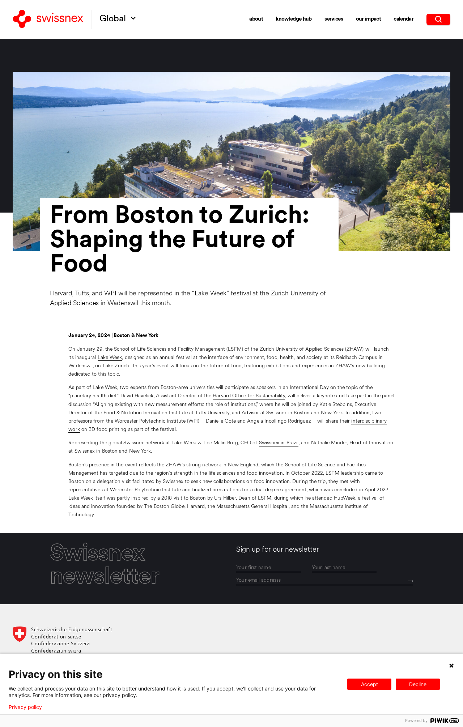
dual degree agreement (280, 490)
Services (333, 19)
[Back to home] (48, 19)
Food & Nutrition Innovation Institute (145, 413)
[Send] (410, 581)
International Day (309, 387)
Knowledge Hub (293, 19)
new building (370, 366)
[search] (438, 19)
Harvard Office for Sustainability (249, 396)
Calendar (403, 19)
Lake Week (110, 357)
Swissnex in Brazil (279, 443)
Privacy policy (25, 707)
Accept (369, 684)
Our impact (368, 19)
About (256, 19)
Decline (417, 684)
